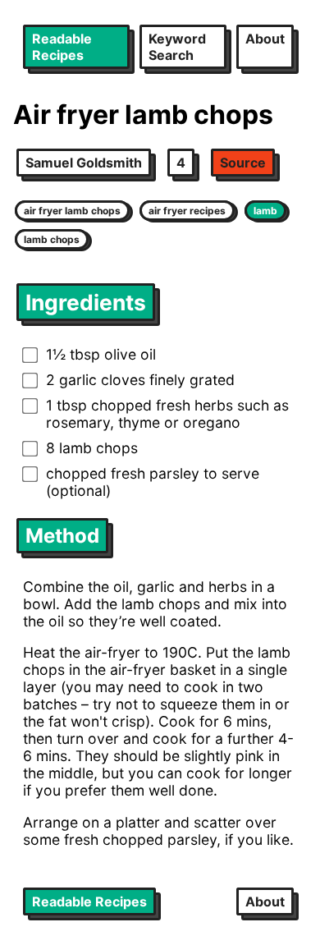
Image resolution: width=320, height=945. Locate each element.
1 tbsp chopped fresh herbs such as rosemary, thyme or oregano (167, 414)
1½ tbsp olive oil (101, 354)
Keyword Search (177, 46)
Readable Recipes (62, 46)
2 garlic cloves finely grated (140, 379)
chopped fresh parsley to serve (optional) (152, 482)
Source (243, 162)
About (265, 38)
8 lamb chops (92, 447)
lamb (265, 210)
